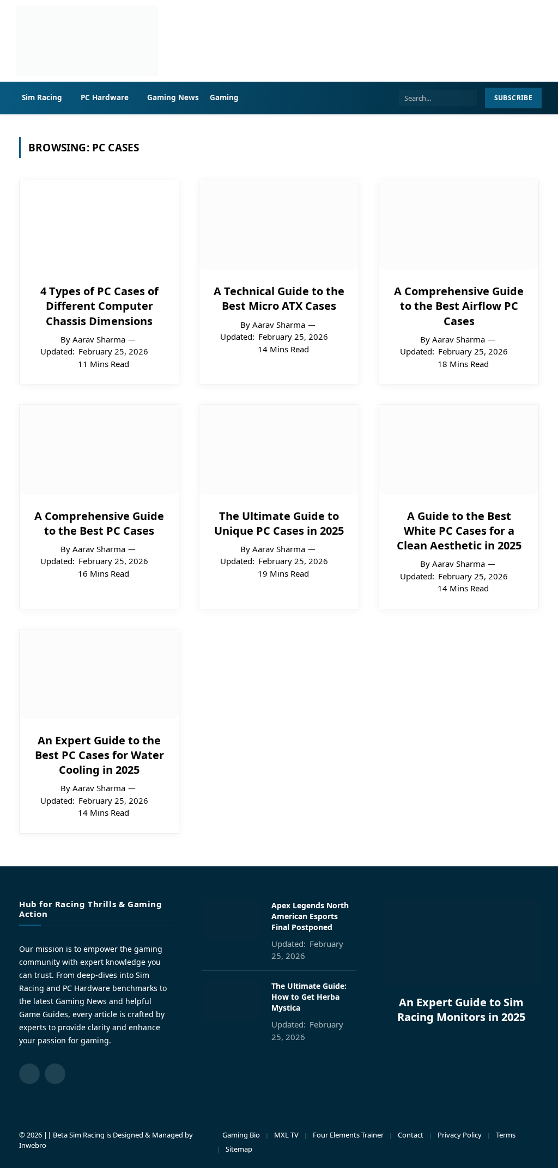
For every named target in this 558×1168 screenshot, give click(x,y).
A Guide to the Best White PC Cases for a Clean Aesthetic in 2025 (459, 531)
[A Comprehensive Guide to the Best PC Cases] (99, 449)
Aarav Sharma (98, 339)
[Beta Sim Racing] (87, 41)
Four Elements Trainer (348, 1135)
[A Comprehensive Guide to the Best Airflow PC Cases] (458, 225)
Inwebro (32, 1145)
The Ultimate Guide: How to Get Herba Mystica (309, 997)
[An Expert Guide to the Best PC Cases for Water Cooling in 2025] (99, 674)
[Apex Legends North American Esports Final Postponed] (232, 919)
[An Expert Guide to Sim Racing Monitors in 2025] (461, 942)
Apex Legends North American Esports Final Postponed (310, 916)
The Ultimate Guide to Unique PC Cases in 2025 (279, 523)
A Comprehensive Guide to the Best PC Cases (99, 523)
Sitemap (239, 1149)
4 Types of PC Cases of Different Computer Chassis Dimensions (99, 306)
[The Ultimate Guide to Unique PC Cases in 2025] (279, 449)
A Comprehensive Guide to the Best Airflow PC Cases (459, 306)
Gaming (224, 97)
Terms (505, 1135)
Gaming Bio (241, 1135)
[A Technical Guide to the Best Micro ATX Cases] (279, 225)
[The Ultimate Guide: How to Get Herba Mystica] (232, 1000)
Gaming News (173, 97)
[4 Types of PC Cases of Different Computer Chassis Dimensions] (99, 225)
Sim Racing (42, 97)
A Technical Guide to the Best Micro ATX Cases (279, 298)
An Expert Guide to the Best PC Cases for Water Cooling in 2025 (99, 755)
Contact (410, 1135)
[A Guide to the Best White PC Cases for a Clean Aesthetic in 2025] (458, 449)
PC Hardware (105, 97)
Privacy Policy (460, 1135)
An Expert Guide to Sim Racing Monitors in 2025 (461, 1009)
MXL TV (286, 1135)
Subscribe (513, 97)
